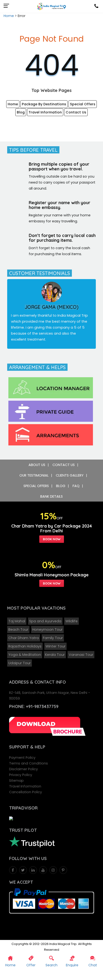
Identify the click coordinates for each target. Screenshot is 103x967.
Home (9, 15)
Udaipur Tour (19, 663)
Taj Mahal (16, 621)
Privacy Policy (20, 774)
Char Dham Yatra (23, 637)
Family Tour (53, 637)
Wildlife (71, 621)
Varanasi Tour (81, 654)
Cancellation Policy (25, 792)
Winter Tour (55, 646)
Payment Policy (22, 757)
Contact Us (76, 112)
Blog (21, 112)
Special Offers (82, 104)
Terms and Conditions (28, 763)
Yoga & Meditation (24, 654)
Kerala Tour (55, 654)
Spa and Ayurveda (45, 621)
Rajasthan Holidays (24, 646)
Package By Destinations (44, 104)
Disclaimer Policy (23, 769)
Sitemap (16, 780)
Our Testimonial (34, 475)
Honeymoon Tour (47, 629)
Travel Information (45, 112)
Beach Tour (18, 629)
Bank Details (51, 496)
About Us (37, 464)
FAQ (76, 486)
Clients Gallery (70, 475)
